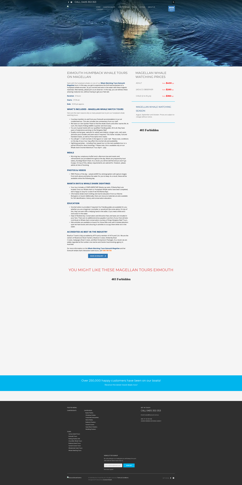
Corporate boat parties (92, 417)
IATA (111, 236)
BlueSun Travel (72, 236)
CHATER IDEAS (88, 410)
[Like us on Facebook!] (170, 478)
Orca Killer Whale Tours (75, 441)
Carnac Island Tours (74, 434)
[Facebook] (68, 2)
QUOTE (171, 9)
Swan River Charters (91, 427)
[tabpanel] (121, 33)
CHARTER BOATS (71, 410)
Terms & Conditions (122, 477)
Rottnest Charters (91, 422)
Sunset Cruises (90, 424)
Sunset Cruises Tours (75, 446)
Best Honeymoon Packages (103, 240)
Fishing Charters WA (74, 439)
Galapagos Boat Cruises (81, 240)
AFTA (95, 236)
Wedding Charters (91, 429)
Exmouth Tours (73, 436)
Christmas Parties (91, 415)
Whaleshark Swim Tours (75, 448)
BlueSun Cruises (99, 238)
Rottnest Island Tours (75, 443)
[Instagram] (71, 2)
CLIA (117, 236)
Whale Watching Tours (75, 450)
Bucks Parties (89, 413)
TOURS (69, 431)
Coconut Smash (107, 480)
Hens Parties (89, 420)
